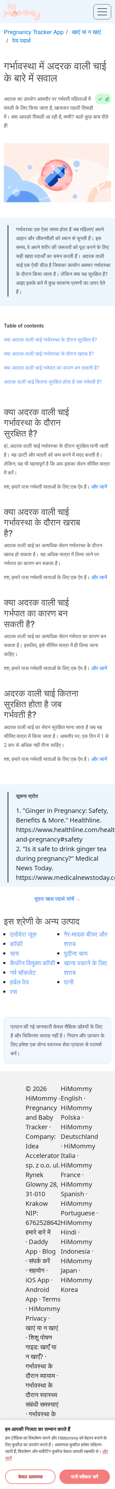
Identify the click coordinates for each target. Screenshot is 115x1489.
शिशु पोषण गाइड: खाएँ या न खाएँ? (41, 1347)
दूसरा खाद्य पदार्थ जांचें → (57, 899)
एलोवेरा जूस (23, 934)
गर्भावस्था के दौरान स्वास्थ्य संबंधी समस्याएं (42, 1395)
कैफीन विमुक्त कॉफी (32, 963)
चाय (14, 953)
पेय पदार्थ (21, 40)
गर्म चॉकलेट (23, 972)
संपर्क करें (39, 1261)
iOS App (37, 1280)
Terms (51, 1299)
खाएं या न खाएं (86, 31)
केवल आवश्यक (30, 1476)
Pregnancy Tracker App (34, 31)
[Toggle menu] (102, 12)
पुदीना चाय (76, 953)
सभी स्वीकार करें (84, 1476)
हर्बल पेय (19, 982)
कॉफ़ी (16, 944)
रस (13, 991)
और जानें (99, 487)
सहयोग (36, 1270)
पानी (69, 982)
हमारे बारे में (38, 1232)
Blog (49, 1251)
